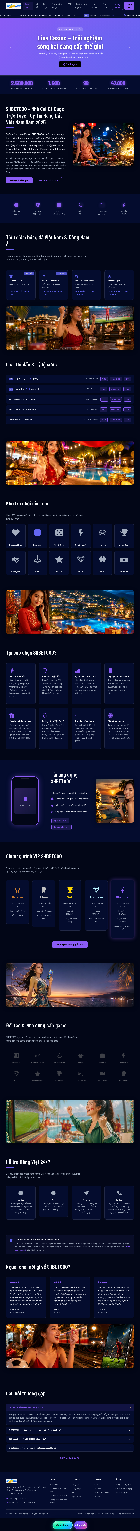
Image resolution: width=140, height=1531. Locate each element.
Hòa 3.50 (115, 409)
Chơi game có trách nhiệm (58, 1501)
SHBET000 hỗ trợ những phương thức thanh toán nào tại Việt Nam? (35, 1430)
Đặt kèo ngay (71, 64)
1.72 (103, 389)
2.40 (127, 389)
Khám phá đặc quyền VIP (70, 944)
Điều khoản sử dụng (106, 1514)
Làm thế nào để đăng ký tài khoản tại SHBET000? (28, 1407)
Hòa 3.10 (116, 399)
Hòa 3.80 (115, 389)
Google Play (63, 827)
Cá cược (45, 5)
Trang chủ (28, 5)
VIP (70, 4)
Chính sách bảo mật (58, 1495)
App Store (62, 821)
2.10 (127, 379)
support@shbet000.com (19, 1498)
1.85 (104, 379)
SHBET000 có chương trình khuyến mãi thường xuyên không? (32, 1448)
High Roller (94, 5)
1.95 (104, 409)
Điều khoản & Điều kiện (58, 1490)
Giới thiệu (54, 1484)
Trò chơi (105, 5)
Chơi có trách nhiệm (126, 1514)
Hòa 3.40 (116, 379)
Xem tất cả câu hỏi (70, 1457)
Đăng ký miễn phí (19, 180)
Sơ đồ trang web (122, 1492)
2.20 (127, 409)
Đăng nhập (117, 5)
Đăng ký (129, 5)
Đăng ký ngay (62, 1525)
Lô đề (37, 5)
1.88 (127, 420)
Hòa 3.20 (116, 420)
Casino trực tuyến (81, 5)
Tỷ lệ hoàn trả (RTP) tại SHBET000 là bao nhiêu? (27, 1439)
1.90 (127, 399)
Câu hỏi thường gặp (123, 1488)
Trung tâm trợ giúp (57, 5)
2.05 (104, 399)
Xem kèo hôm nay (48, 180)
